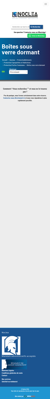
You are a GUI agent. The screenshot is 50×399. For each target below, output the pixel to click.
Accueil (4, 60)
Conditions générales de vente (12, 373)
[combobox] (18, 72)
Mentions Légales (8, 370)
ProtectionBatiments (24, 60)
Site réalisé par (19, 396)
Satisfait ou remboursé (9, 382)
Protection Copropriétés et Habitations (17, 63)
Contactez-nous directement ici (14, 98)
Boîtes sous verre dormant (36, 65)
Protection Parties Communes (14, 65)
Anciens (12, 60)
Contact (4, 375)
